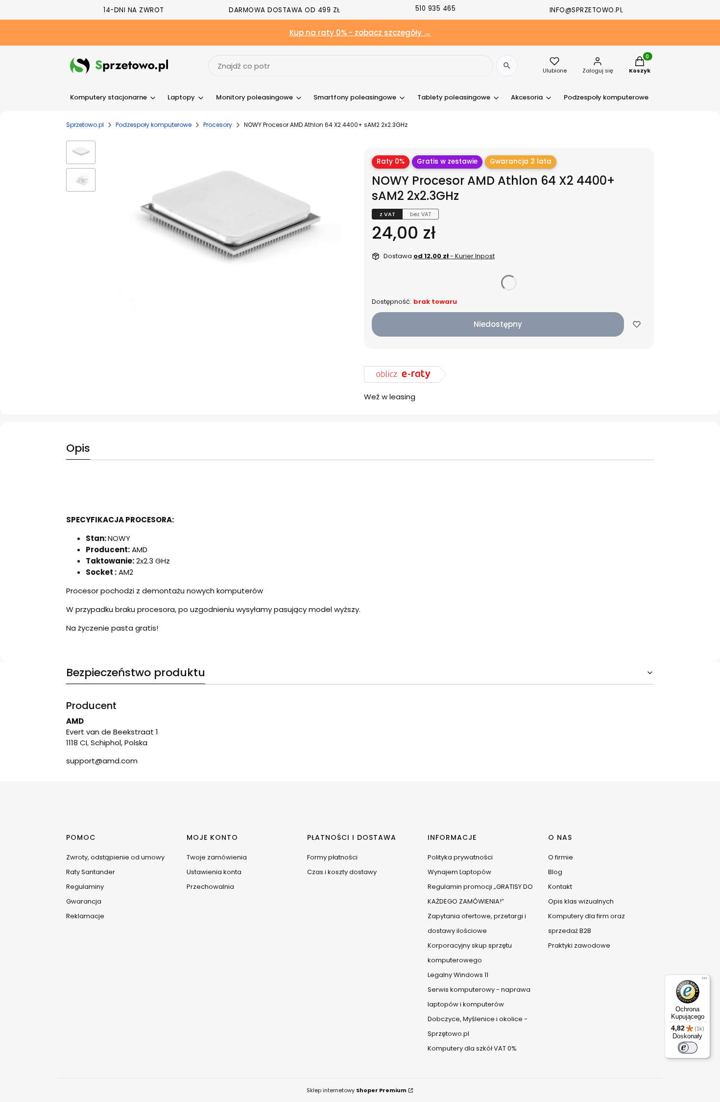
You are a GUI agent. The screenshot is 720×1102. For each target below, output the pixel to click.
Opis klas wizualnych (581, 901)
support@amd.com (102, 761)
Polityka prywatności (460, 857)
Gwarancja (83, 901)
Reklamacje (85, 916)
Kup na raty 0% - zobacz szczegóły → (360, 32)
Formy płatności (332, 857)
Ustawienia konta (214, 872)
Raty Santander (90, 872)
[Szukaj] (507, 65)
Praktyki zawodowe (579, 945)
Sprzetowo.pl (85, 125)
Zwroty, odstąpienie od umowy (115, 857)
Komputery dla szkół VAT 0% (472, 1048)
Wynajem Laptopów (459, 872)
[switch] (687, 1047)
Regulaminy (85, 886)
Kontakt (560, 886)
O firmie (560, 857)
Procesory (217, 125)
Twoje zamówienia (217, 857)
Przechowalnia (210, 886)
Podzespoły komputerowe (154, 125)
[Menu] (704, 980)
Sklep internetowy (357, 1090)
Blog (555, 872)
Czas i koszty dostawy (342, 872)
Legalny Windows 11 (458, 975)
